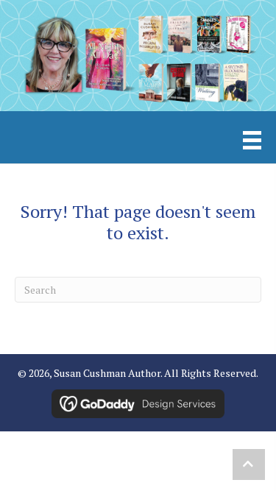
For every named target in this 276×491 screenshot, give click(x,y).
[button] (249, 464)
